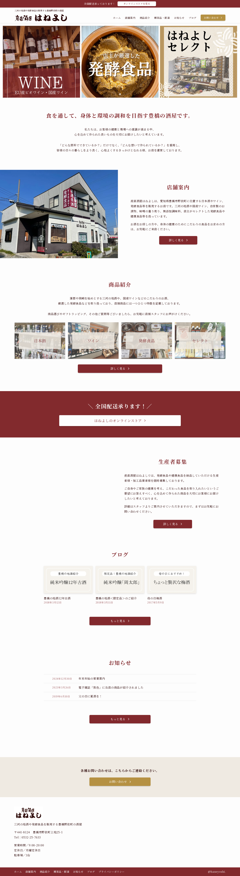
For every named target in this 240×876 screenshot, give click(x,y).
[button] (114, 94)
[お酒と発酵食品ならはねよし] (41, 17)
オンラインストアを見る (137, 3)
